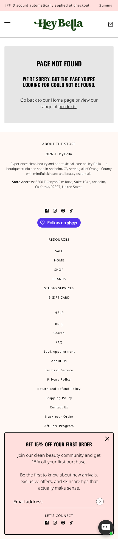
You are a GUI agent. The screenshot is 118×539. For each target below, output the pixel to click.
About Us (59, 361)
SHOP (59, 269)
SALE (59, 251)
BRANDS (59, 279)
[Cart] (111, 24)
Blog (59, 324)
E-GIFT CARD (59, 297)
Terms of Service (59, 370)
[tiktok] (71, 522)
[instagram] (55, 522)
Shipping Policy (59, 398)
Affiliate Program (59, 426)
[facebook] (47, 522)
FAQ (59, 342)
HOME (59, 260)
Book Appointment (59, 351)
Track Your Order (59, 416)
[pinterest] (63, 522)
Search (59, 333)
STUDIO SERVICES (59, 288)
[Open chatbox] (106, 527)
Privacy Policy (59, 379)
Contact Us (59, 407)
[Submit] (99, 501)
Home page (62, 100)
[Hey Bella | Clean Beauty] (59, 24)
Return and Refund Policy (59, 389)
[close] (107, 438)
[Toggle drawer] (7, 24)
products (67, 107)
